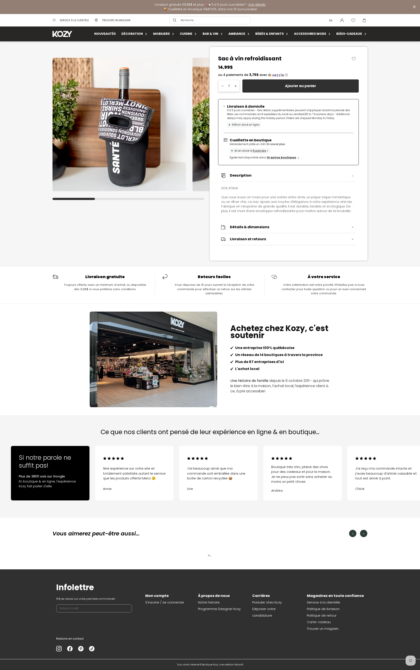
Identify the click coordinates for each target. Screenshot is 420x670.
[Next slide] (393, 468)
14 (281, 157)
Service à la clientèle (323, 602)
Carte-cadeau (319, 622)
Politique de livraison (323, 609)
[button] (288, 75)
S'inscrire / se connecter (164, 602)
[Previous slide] (26, 468)
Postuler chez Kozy (267, 602)
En (330, 20)
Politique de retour (321, 615)
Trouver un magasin (323, 628)
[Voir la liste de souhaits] (353, 20)
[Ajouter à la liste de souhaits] (355, 58)
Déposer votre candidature (264, 612)
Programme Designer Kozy (219, 609)
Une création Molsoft (231, 664)
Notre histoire (209, 602)
